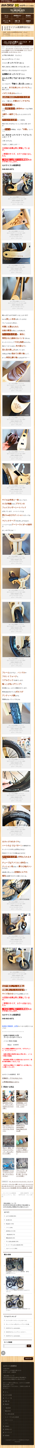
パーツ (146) (9, 1227)
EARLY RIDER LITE (10, 1026)
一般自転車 (8, 1408)
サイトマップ (8, 1432)
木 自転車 (30, 1188)
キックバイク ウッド (25, 1181)
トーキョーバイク (18, 48)
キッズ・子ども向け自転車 (16, 50)
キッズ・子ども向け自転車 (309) (14, 1245)
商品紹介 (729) (10, 1224)
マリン (19, 52)
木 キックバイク (14, 1181)
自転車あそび (8, 1429)
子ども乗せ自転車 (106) (12, 1241)
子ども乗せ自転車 (9, 1414)
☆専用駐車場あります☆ (10, 1082)
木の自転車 (13, 1188)
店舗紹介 (7, 1426)
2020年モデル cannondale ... (13, 1328)
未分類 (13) (9, 1220)
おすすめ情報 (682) (11, 1216)
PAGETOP (28, 1358)
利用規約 (7, 1435)
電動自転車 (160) (10, 1238)
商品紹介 (7, 50)
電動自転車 (8, 1411)
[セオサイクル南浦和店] (17, 5)
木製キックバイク (26, 1186)
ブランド (30, 50)
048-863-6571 (19, 10)
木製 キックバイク (20, 1184)
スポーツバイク (9, 1420)
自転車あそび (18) (10, 1231)
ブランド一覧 (8, 1398)
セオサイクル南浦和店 (18, 1440)
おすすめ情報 (5, 52)
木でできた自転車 (21, 1188)
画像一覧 (7, 1401)
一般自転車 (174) (10, 1234)
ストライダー (26, 48)
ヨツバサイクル (9, 48)
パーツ (25, 50)
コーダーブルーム (13, 52)
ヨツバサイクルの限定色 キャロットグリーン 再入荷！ (9, 1194)
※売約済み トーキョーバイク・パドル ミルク (21, 1104)
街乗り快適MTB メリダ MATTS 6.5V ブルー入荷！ (27, 1194)
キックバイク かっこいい (14, 1186)
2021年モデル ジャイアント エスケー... (16, 1332)
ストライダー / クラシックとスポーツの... (17, 1320)
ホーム (6, 1392)
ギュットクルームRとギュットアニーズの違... (18, 1324)
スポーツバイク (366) (11, 1248)
